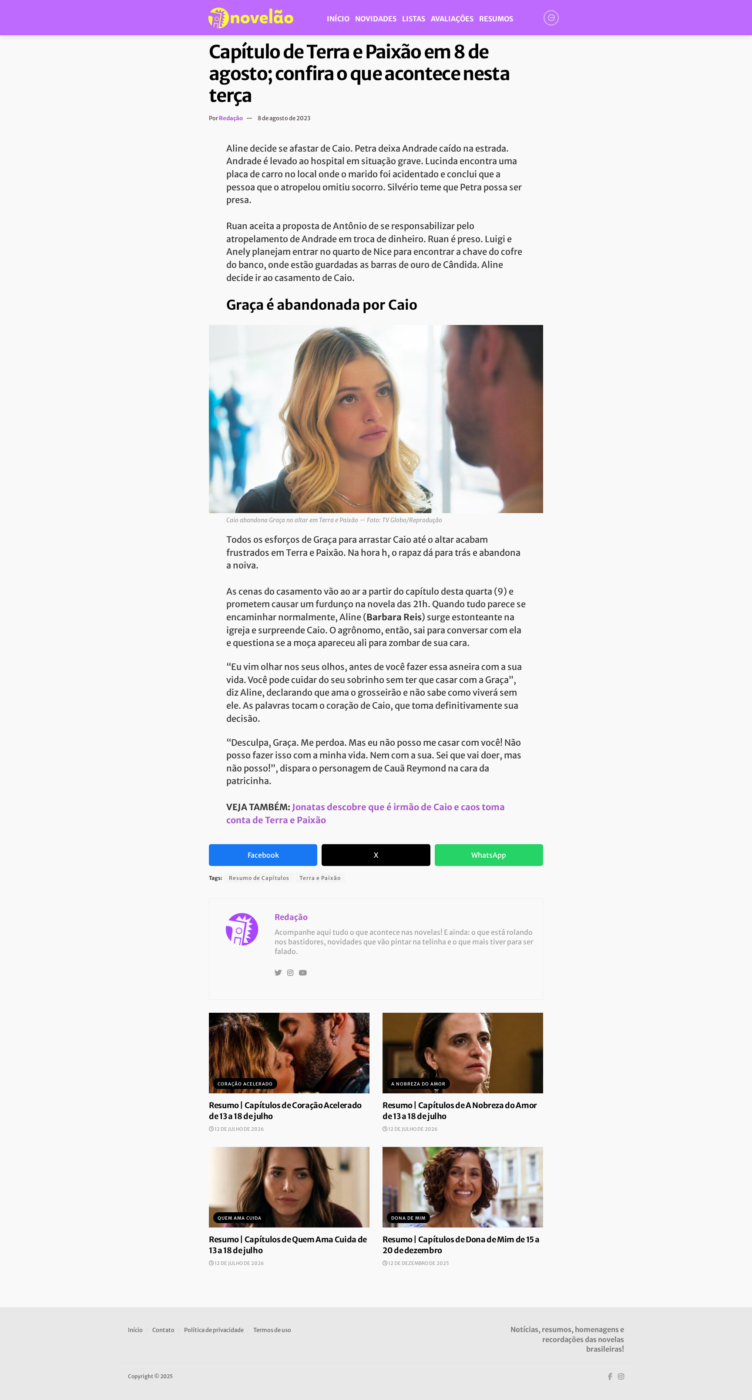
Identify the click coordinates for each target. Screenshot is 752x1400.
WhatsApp (488, 855)
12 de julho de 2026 (239, 1129)
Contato (163, 1330)
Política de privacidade (214, 1330)
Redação (231, 118)
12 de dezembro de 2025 (418, 1263)
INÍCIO (338, 18)
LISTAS (413, 18)
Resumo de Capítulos (259, 878)
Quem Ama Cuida (240, 1218)
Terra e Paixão (320, 878)
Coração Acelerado (245, 1084)
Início (135, 1330)
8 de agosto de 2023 (284, 118)
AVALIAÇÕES (452, 18)
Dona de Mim (408, 1218)
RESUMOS (496, 18)
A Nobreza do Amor (418, 1084)
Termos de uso (272, 1330)
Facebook (263, 855)
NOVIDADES (375, 18)
